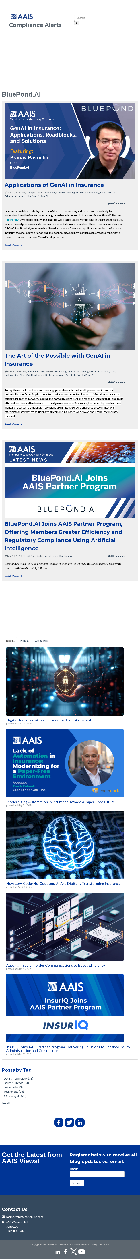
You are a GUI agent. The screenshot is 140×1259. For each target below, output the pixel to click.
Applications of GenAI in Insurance (54, 185)
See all (6, 1103)
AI (114, 192)
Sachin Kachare (36, 371)
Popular (25, 640)
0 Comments (118, 203)
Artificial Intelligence (15, 196)
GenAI (44, 196)
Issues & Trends (16, 1082)
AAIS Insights (15, 1096)
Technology (49, 192)
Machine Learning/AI (67, 192)
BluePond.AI (33, 196)
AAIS (29, 192)
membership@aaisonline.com (24, 1216)
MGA (77, 375)
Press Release (51, 556)
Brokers (49, 375)
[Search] (76, 23)
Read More (12, 245)
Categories (42, 640)
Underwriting (11, 375)
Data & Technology (89, 192)
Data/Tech (106, 192)
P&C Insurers (96, 371)
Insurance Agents (64, 375)
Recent (10, 640)
